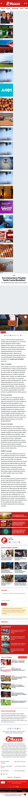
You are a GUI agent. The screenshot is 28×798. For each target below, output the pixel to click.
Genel (14, 275)
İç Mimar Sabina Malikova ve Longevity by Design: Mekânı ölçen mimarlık (7, 558)
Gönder (4, 604)
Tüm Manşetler (5, 770)
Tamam (24, 791)
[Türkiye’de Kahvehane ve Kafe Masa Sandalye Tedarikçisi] (7, 578)
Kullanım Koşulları (8, 732)
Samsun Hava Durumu (20, 761)
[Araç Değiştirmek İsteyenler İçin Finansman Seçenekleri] (21, 553)
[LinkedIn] (15, 729)
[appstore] (10, 777)
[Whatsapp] (20, 729)
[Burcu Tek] (4, 540)
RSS (3, 782)
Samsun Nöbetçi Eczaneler (5, 762)
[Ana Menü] (1, 3)
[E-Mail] (9, 542)
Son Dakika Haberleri (20, 770)
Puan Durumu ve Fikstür (21, 766)
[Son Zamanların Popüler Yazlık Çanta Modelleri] (14, 322)
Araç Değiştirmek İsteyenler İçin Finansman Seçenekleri (20, 558)
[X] (10, 729)
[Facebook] (12, 542)
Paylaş (4, 332)
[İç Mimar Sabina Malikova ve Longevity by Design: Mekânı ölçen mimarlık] (7, 553)
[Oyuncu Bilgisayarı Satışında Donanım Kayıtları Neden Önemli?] (7, 565)
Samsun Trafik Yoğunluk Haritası (6, 767)
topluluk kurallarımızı (13, 608)
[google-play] (17, 777)
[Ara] (26, 3)
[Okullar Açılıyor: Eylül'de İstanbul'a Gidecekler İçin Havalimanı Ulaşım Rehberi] (21, 578)
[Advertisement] (14, 300)
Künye (4, 731)
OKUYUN (19, 791)
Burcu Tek (7, 335)
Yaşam (21, 8)
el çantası (17, 426)
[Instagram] (17, 542)
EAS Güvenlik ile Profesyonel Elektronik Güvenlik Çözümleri (20, 571)
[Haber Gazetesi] (13, 3)
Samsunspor (15, 8)
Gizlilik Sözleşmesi (21, 731)
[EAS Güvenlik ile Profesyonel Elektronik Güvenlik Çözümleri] (21, 565)
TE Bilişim (17, 786)
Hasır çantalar (4, 366)
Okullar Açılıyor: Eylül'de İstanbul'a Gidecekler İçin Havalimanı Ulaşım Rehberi (21, 584)
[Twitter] (14, 542)
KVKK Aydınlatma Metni (18, 732)
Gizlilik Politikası (13, 731)
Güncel (3, 8)
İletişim (7, 731)
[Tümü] (26, 621)
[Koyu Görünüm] (24, 3)
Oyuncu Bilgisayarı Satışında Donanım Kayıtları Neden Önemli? (6, 571)
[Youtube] (19, 542)
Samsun (8, 8)
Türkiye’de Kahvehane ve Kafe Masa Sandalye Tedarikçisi (7, 584)
